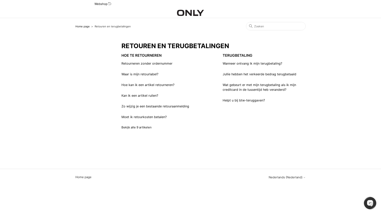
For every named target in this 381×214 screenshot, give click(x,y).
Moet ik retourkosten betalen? (144, 117)
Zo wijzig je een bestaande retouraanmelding (155, 106)
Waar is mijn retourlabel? (139, 74)
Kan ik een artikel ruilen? (139, 95)
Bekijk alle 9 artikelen (136, 127)
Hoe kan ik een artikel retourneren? (147, 85)
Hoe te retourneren (141, 55)
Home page (82, 26)
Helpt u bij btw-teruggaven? (244, 100)
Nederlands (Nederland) (286, 177)
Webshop (101, 4)
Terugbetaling (237, 55)
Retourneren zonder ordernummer (146, 63)
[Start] (190, 13)
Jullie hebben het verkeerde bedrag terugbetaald (259, 74)
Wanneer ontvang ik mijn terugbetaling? (252, 63)
